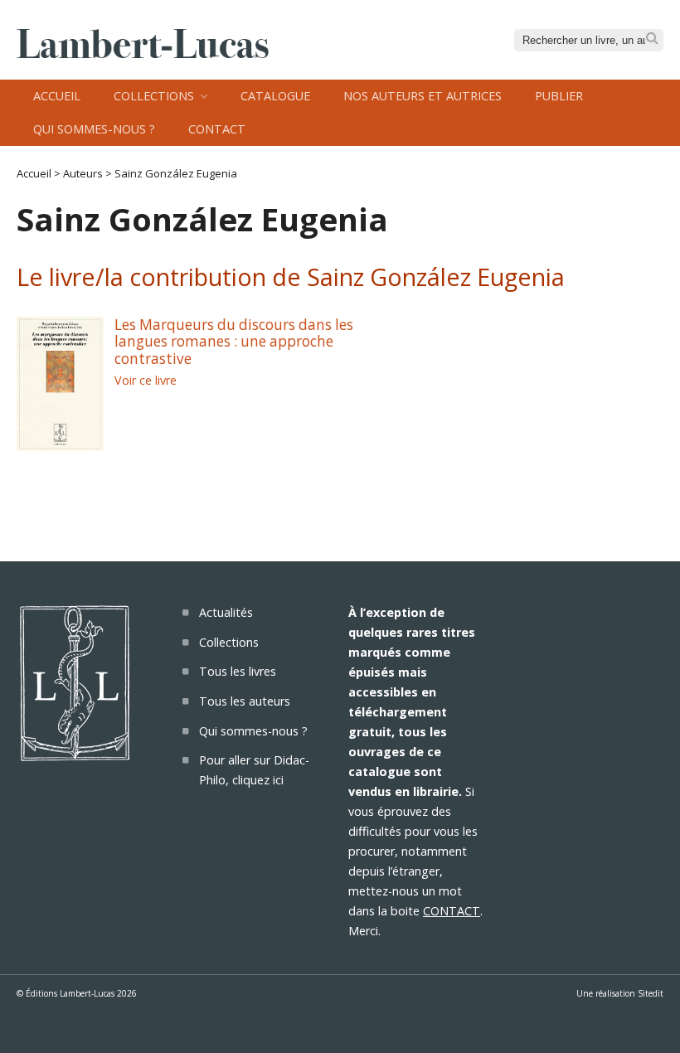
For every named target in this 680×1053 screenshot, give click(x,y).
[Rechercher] (652, 38)
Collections (154, 96)
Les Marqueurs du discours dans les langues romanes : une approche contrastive (233, 341)
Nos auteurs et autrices (422, 96)
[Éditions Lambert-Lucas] (143, 53)
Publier (559, 96)
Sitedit (650, 993)
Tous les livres (237, 671)
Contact (216, 129)
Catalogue (275, 96)
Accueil (56, 96)
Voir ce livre (145, 380)
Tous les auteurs (244, 701)
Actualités (226, 612)
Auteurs (83, 173)
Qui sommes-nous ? (94, 129)
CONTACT (451, 911)
